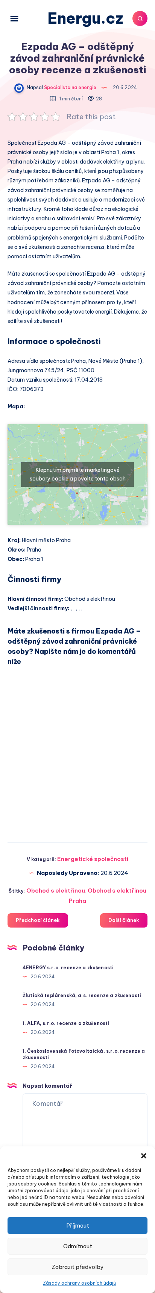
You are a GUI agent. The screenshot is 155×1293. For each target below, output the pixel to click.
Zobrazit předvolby (77, 1266)
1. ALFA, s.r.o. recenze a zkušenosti (66, 1023)
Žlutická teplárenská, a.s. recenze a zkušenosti (82, 995)
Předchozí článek (38, 920)
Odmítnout (77, 1246)
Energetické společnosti (92, 859)
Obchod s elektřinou (55, 890)
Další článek (123, 920)
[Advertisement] (77, 751)
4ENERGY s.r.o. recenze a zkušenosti (68, 967)
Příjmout (77, 1225)
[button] (143, 1156)
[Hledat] (139, 18)
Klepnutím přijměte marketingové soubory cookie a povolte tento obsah (78, 474)
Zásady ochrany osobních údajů (79, 1283)
